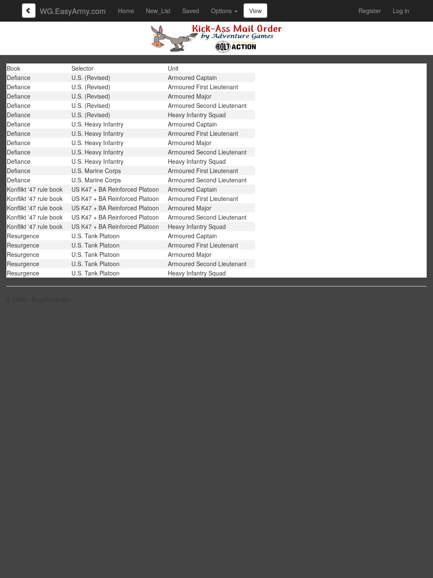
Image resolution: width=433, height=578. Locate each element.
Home (126, 10)
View (255, 10)
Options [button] (222, 10)
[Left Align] (29, 10)
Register (370, 10)
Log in (401, 10)
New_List (158, 10)
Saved (190, 10)
